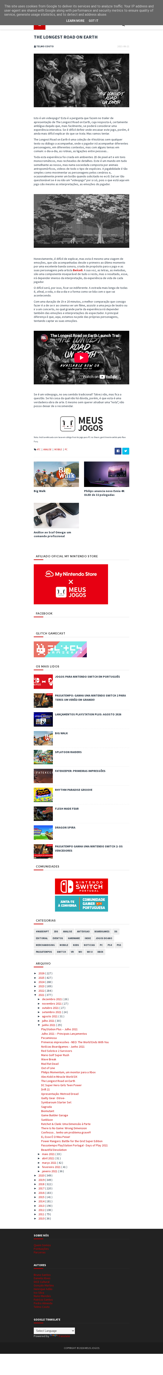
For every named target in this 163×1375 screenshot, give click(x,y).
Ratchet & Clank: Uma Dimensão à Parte (66, 1124)
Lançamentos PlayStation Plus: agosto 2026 (88, 714)
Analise (47, 449)
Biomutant (47, 1111)
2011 (41, 1214)
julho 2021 (48, 1021)
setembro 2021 (52, 1012)
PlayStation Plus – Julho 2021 (59, 1029)
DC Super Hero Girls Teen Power (61, 1085)
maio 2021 (48, 1154)
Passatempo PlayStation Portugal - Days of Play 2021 (74, 1145)
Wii (80, 951)
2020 (41, 1175)
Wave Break (48, 1059)
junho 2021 (49, 1025)
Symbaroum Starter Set (56, 1102)
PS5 (119, 945)
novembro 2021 (52, 1003)
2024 (41, 982)
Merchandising (45, 945)
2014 (41, 1201)
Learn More (75, 20)
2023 (41, 986)
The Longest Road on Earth (58, 1081)
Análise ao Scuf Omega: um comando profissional (52, 534)
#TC (39, 449)
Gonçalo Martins (44, 1285)
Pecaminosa (49, 1038)
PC (66, 449)
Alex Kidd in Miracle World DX (59, 1077)
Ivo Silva (39, 1292)
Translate (64, 1336)
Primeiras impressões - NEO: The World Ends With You (75, 1042)
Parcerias (40, 1252)
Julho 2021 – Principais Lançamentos (64, 1034)
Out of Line (48, 1068)
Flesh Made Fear (67, 809)
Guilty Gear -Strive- (53, 1098)
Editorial (42, 938)
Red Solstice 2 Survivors (56, 1051)
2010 (41, 1218)
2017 (41, 1188)
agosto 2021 (50, 1016)
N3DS (76, 945)
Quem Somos (42, 1245)
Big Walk (40, 491)
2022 (41, 991)
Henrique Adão (43, 1289)
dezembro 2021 (52, 999)
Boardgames (102, 931)
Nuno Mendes (42, 1296)
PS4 (110, 945)
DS (115, 931)
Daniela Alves (42, 1278)
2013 (41, 1206)
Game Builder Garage (54, 1115)
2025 (41, 978)
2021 (41, 995)
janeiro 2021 (50, 1171)
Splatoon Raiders (68, 752)
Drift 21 (45, 1089)
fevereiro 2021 (51, 1167)
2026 (41, 973)
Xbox (100, 951)
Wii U (90, 951)
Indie (88, 938)
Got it (93, 20)
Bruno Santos (42, 1275)
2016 (41, 1193)
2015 (41, 1197)
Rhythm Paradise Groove (73, 790)
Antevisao (83, 931)
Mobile (58, 449)
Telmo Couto (42, 1307)
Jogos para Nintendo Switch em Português (87, 676)
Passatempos (44, 951)
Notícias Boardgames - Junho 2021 (63, 1046)
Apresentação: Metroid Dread (60, 1094)
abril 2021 (48, 1158)
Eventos (58, 938)
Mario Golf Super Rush (55, 1055)
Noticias (89, 945)
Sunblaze (47, 1120)
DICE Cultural (41, 1282)
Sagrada (46, 1107)
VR (72, 951)
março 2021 (49, 1163)
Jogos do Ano (104, 938)
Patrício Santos (43, 1299)
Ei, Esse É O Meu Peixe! (55, 1137)
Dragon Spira (65, 827)
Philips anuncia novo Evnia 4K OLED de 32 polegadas (104, 493)
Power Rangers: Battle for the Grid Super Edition (72, 1141)
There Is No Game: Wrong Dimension (64, 1128)
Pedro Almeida (43, 1303)
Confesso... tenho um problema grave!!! (66, 1132)
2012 (41, 1210)
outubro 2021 (50, 1008)
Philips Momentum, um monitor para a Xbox (68, 1072)
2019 (41, 1180)
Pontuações (41, 1249)
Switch (61, 951)
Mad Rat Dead (50, 1064)
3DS (56, 931)
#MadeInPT (42, 931)
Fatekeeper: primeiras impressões (80, 771)
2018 (41, 1184)
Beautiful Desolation (54, 1150)
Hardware (74, 938)
